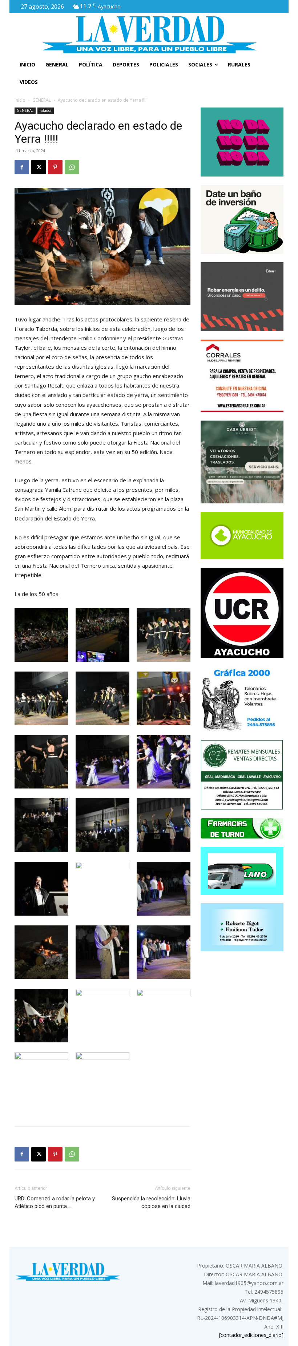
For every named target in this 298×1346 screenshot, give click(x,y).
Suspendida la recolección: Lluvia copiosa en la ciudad (151, 1202)
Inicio (20, 100)
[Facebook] (22, 167)
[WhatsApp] (72, 167)
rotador (46, 110)
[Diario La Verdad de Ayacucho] (149, 34)
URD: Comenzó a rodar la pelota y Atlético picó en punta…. (55, 1202)
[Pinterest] (55, 167)
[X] (38, 167)
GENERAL (41, 100)
